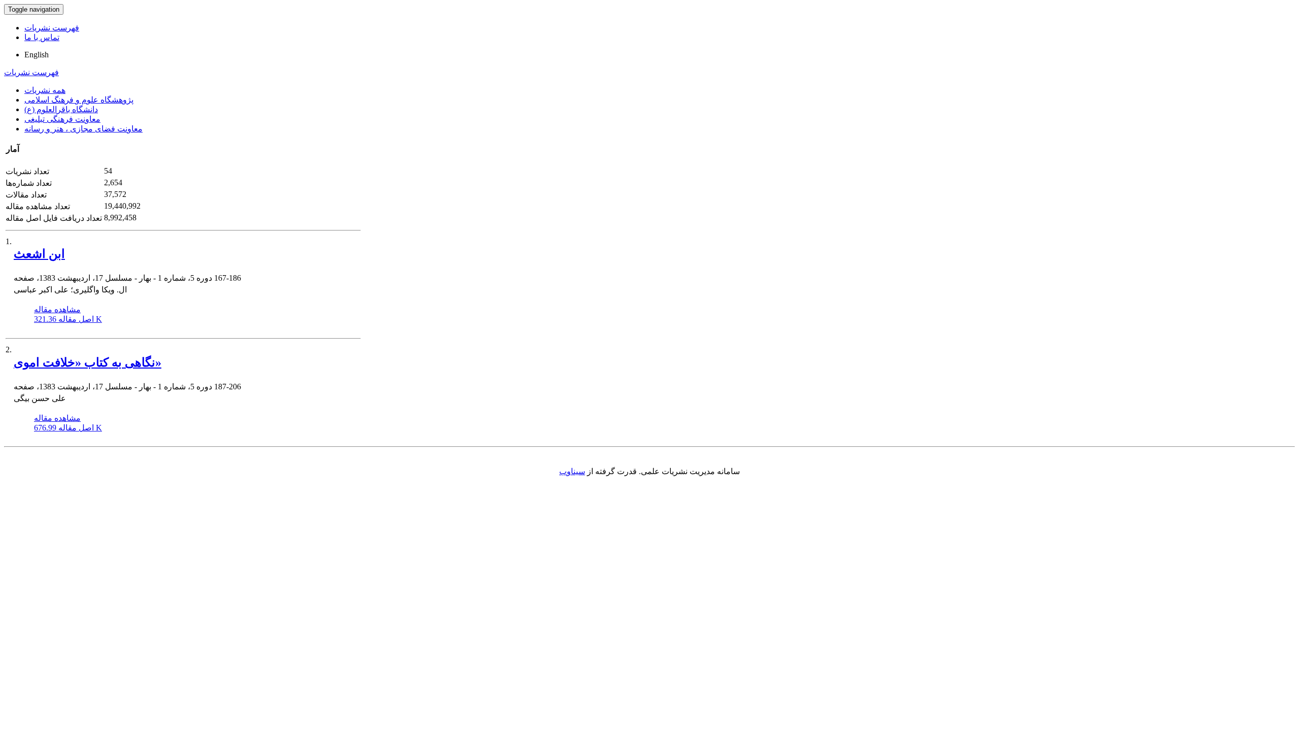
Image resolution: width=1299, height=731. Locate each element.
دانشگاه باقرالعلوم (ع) (61, 109)
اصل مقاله (68, 319)
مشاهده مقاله (57, 309)
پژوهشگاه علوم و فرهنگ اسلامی (78, 99)
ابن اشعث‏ (39, 253)
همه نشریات (44, 90)
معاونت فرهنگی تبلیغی (62, 119)
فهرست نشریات (51, 27)
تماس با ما (41, 37)
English (36, 54)
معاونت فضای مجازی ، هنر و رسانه (83, 128)
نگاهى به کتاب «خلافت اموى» (87, 362)
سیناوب (572, 471)
